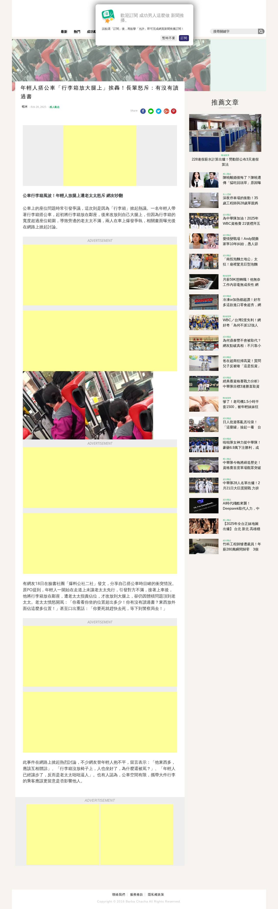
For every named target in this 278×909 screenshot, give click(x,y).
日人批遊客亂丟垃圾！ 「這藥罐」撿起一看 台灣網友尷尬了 (242, 427)
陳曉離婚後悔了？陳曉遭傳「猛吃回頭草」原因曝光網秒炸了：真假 (242, 183)
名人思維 (227, 194)
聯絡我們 (118, 894)
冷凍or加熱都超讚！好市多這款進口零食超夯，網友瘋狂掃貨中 (242, 305)
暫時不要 (168, 38)
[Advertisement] (99, 155)
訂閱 (184, 38)
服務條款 (136, 894)
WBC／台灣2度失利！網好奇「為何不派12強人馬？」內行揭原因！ (242, 325)
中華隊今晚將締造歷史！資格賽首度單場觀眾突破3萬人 (242, 468)
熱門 (77, 31)
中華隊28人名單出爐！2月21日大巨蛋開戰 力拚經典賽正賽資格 (241, 488)
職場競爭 (225, 155)
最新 (64, 31)
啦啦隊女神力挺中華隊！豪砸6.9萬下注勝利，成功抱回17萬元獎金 (242, 448)
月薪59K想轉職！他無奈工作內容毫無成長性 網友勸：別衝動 (241, 285)
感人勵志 (55, 106)
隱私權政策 (156, 894)
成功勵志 (93, 31)
